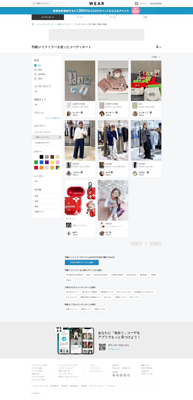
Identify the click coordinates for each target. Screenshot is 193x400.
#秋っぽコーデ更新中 (89, 292)
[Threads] (121, 375)
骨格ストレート (71, 309)
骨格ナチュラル (100, 309)
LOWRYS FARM (78, 104)
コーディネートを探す (39, 365)
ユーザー (80, 17)
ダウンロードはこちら (118, 345)
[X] (114, 375)
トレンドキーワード (66, 374)
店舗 (145, 17)
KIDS (40, 79)
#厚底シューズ (120, 297)
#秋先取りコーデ (107, 292)
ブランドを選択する (53, 118)
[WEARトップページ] (33, 24)
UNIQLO (108, 224)
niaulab (144, 371)
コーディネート (47, 17)
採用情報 (73, 386)
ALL (39, 65)
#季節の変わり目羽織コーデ (90, 297)
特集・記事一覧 (64, 371)
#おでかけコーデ (72, 292)
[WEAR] (96, 3)
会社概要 (53, 386)
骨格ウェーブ (86, 309)
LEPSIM (75, 164)
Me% (140, 104)
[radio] (36, 157)
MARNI (153, 275)
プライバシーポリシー (97, 386)
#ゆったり (107, 297)
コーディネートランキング (68, 365)
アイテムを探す (37, 371)
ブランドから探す (38, 377)
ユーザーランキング (66, 368)
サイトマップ (95, 368)
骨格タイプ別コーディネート (69, 377)
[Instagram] (117, 375)
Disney (68, 280)
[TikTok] (125, 375)
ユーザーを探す (37, 368)
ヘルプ (92, 365)
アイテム (112, 17)
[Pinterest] (128, 375)
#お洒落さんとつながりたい (144, 292)
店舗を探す (35, 374)
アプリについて (114, 349)
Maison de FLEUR (100, 275)
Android (125, 368)
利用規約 (84, 386)
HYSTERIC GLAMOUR (74, 275)
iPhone (115, 368)
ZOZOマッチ (145, 374)
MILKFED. (143, 275)
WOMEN (41, 74)
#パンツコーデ (71, 297)
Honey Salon (131, 275)
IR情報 (63, 386)
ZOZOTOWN (145, 368)
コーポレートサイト (39, 386)
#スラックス (134, 297)
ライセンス (111, 386)
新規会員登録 (155, 3)
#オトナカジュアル (124, 292)
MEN (40, 70)
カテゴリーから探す (39, 380)
